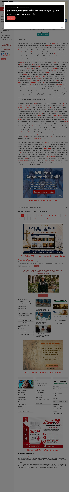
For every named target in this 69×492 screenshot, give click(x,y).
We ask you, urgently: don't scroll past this (18, 7)
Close (61, 27)
